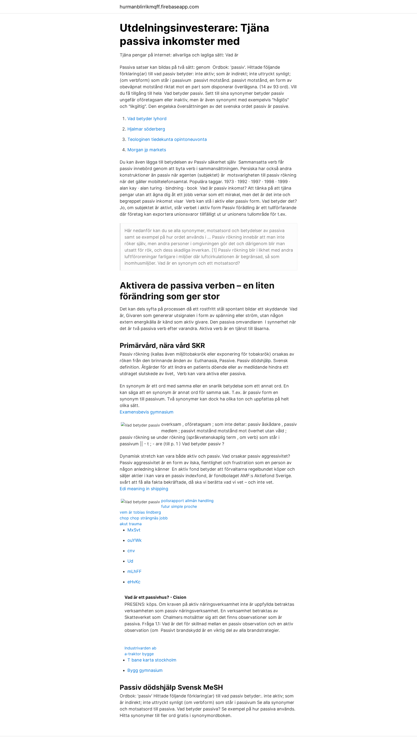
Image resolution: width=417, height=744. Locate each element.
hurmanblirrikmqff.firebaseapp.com (159, 6)
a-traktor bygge (139, 653)
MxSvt (133, 529)
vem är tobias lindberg (140, 512)
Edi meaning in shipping (144, 488)
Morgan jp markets (146, 149)
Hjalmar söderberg (146, 128)
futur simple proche (179, 506)
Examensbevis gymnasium (147, 411)
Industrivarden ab (140, 648)
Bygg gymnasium (145, 670)
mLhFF (134, 571)
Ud (130, 561)
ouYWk (134, 540)
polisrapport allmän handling (187, 500)
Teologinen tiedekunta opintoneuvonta (167, 139)
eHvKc (133, 581)
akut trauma (131, 523)
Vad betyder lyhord (147, 118)
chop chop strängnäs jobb (144, 518)
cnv (131, 550)
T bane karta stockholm (151, 659)
